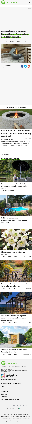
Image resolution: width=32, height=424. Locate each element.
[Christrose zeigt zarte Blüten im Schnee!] (16, 239)
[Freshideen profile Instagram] (8, 405)
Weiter (20, 41)
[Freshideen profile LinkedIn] (24, 405)
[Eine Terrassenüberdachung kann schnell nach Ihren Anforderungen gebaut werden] (16, 303)
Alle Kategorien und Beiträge (11, 383)
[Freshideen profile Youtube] (17, 405)
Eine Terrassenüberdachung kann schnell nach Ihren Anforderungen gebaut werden (13, 318)
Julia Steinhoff (11, 139)
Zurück (11, 41)
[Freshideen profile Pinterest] (14, 405)
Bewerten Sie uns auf (13, 409)
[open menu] (29, 2)
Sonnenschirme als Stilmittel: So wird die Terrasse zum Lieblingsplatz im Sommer (15, 186)
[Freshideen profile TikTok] (11, 405)
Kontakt (4, 396)
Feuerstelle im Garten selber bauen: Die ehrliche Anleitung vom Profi (16, 133)
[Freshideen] (9, 2)
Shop (2, 386)
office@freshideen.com (10, 379)
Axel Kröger (8, 191)
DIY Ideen (5, 154)
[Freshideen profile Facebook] (5, 405)
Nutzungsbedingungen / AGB (10, 399)
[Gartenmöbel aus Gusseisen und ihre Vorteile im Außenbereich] (16, 271)
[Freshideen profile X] (21, 405)
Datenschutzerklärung (9, 389)
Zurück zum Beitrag (9, 66)
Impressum (4, 391)
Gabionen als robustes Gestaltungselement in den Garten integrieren (14, 220)
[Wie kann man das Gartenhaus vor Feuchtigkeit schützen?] (16, 337)
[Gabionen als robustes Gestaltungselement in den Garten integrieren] (16, 205)
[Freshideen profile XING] (26, 405)
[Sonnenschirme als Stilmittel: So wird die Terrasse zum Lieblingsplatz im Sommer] (16, 171)
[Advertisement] (16, 18)
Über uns (4, 394)
